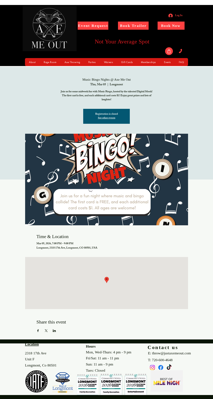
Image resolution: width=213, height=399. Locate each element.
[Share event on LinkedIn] (54, 330)
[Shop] (169, 51)
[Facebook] (160, 367)
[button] (93, 26)
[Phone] (180, 51)
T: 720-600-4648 (160, 360)
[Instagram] (152, 367)
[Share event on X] (46, 330)
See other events (106, 118)
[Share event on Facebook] (38, 330)
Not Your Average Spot (122, 41)
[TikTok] (169, 367)
